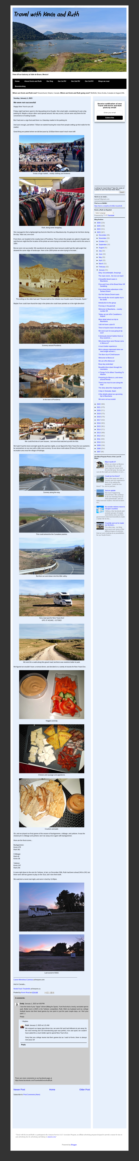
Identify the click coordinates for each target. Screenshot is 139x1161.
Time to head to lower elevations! (110, 328)
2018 (99, 417)
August (101, 248)
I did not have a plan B (107, 324)
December (103, 235)
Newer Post (19, 1089)
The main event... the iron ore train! (111, 276)
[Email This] (46, 993)
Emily (22, 1003)
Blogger (74, 1145)
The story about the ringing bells (110, 388)
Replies (25, 1021)
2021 (99, 407)
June (101, 254)
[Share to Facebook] (51, 993)
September (103, 244)
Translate (111, 215)
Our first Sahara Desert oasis (109, 294)
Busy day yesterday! (106, 364)
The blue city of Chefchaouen (109, 354)
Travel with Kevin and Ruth (46, 14)
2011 (99, 439)
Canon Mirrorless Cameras (23, 980)
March (101, 263)
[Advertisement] (52, 1113)
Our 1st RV (62, 81)
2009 (99, 445)
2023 (99, 232)
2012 (99, 436)
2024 (99, 229)
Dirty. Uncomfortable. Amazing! (110, 273)
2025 (99, 226)
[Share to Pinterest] (53, 993)
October (102, 241)
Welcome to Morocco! (106, 358)
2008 (99, 448)
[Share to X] (49, 993)
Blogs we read (103, 81)
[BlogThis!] (48, 993)
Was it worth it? (110, 462)
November (103, 238)
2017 (99, 420)
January (102, 270)
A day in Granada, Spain (107, 391)
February (102, 267)
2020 (99, 410)
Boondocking (20, 86)
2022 (99, 404)
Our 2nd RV (75, 81)
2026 (99, 223)
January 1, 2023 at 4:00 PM (34, 1003)
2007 (99, 452)
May (100, 257)
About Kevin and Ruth (33, 81)
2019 (99, 413)
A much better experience (108, 346)
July (100, 251)
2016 (99, 423)
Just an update (110, 490)
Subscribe (109, 118)
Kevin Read (25, 992)
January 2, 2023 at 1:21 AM (39, 1025)
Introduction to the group (107, 303)
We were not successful (107, 399)
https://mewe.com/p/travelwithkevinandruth (108, 206)
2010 (99, 442)
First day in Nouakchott (107, 306)
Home (17, 81)
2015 (99, 426)
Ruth (27, 1025)
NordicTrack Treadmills (22, 989)
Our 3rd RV (89, 81)
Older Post (84, 1089)
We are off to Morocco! (107, 361)
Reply (22, 1017)
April (101, 260)
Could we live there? (112, 476)
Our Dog (50, 81)
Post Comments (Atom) (31, 1094)
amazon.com (52, 1137)
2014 (99, 429)
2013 (99, 433)
